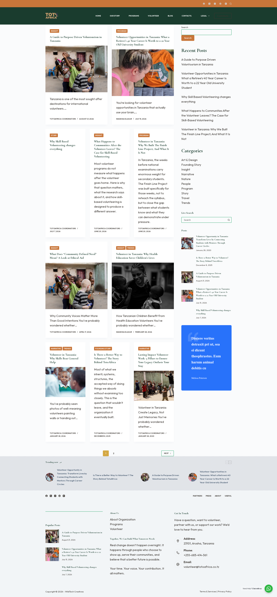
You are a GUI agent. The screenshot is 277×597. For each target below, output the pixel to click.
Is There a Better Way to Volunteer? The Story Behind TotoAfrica (108, 358)
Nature (186, 179)
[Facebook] (204, 4)
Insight (54, 31)
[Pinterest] (220, 4)
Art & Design (189, 160)
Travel (185, 198)
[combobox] (204, 220)
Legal (204, 16)
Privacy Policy (225, 591)
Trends (130, 248)
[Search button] (228, 219)
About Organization (122, 519)
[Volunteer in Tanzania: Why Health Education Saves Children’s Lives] (143, 286)
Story (54, 135)
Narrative (56, 349)
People (186, 184)
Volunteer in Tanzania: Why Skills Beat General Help (64, 358)
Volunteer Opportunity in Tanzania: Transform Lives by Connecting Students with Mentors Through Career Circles (72, 477)
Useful (228, 496)
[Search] (231, 4)
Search (184, 27)
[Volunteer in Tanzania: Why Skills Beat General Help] (65, 382)
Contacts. (187, 16)
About (218, 496)
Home (98, 16)
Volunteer (153, 16)
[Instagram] (215, 4)
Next (166, 453)
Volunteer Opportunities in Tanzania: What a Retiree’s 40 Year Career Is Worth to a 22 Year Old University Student (143, 40)
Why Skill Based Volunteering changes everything (62, 145)
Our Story (115, 16)
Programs (134, 16)
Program (121, 31)
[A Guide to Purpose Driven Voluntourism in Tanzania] (76, 69)
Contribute (222, 15)
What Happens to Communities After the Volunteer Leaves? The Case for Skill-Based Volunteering (107, 149)
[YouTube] (226, 4)
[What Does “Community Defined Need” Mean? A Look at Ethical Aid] (76, 286)
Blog (170, 16)
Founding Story (103, 349)
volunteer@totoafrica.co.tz (201, 567)
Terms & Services (208, 591)
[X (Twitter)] (209, 4)
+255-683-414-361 (195, 555)
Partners (197, 496)
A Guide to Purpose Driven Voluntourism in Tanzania (165, 477)
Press (208, 496)
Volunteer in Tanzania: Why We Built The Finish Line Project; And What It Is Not (205, 134)
